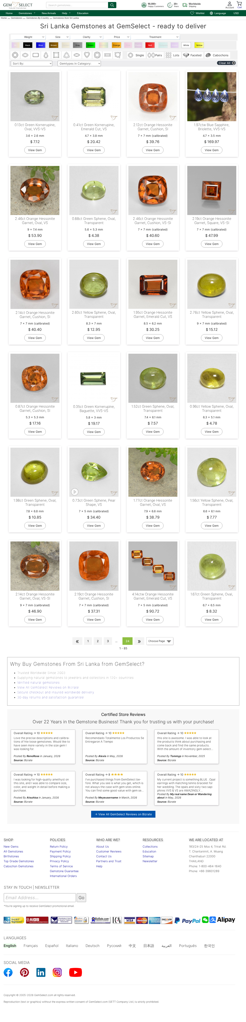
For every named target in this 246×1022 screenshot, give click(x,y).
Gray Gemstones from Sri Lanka (78, 46)
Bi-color (15, 46)
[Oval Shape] (25, 55)
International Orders (63, 876)
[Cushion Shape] (97, 55)
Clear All (224, 63)
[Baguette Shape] (107, 55)
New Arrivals (49, 13)
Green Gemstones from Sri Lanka (91, 46)
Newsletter (150, 861)
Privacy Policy (59, 861)
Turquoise (163, 45)
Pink (128, 45)
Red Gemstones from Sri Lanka (150, 46)
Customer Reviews (108, 851)
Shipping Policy (60, 856)
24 (127, 641)
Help (66, 13)
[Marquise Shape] (76, 55)
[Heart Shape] (87, 55)
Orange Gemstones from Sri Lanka (117, 46)
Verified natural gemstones (38, 682)
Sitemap (148, 856)
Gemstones (27, 13)
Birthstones (11, 856)
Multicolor (104, 45)
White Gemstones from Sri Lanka (186, 46)
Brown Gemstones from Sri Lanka (54, 46)
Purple (138, 45)
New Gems (11, 846)
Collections (150, 846)
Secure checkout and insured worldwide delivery (55, 692)
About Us (102, 846)
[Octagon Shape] (35, 55)
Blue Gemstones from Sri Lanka (41, 46)
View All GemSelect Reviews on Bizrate (48, 687)
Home (9, 13)
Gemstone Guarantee (64, 871)
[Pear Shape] (46, 55)
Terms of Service (61, 866)
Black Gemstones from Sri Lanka (28, 46)
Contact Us (103, 856)
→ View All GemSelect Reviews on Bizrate (123, 814)
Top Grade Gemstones (19, 861)
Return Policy (59, 846)
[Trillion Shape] (66, 55)
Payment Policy (60, 851)
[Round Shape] (15, 55)
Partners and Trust (108, 861)
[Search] (112, 5)
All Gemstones (13, 851)
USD (236, 13)
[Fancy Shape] (117, 55)
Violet (175, 45)
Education (82, 13)
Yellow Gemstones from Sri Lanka (199, 46)
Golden (66, 45)
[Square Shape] (56, 55)
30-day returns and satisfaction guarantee (50, 697)
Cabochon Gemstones (18, 866)
